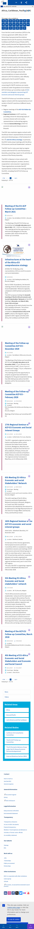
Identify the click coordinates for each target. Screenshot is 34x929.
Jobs (5, 858)
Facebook (13, 893)
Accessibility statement (10, 835)
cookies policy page (13, 907)
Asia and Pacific (11, 715)
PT (7, 28)
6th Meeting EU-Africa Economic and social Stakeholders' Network (16, 480)
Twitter (17, 893)
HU (21, 24)
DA (14, 21)
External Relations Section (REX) (16, 756)
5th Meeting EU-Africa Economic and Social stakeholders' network (15, 581)
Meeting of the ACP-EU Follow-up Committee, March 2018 (18, 634)
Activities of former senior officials (13, 832)
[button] (26, 2)
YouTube (28, 893)
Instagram (9, 893)
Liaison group (7, 879)
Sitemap (6, 845)
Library (6, 797)
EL (28, 21)
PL (3, 28)
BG (7, 21)
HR (7, 24)
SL (21, 28)
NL (28, 24)
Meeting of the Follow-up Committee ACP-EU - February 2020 (17, 394)
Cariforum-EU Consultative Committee (14, 734)
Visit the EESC (7, 781)
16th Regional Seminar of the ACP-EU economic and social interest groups (18, 524)
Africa (8, 710)
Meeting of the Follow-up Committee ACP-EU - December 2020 (17, 346)
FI (10, 28)
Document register (11, 795)
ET (21, 21)
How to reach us (8, 779)
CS (10, 21)
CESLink (6, 881)
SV (24, 28)
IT (10, 24)
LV (14, 24)
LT (17, 24)
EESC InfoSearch (10, 801)
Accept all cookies (13, 919)
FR (24, 21)
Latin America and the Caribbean (16, 720)
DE (17, 21)
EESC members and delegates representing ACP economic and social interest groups (15, 92)
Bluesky (20, 893)
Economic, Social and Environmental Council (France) (17, 885)
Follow (29, 187)
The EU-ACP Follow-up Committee (13, 741)
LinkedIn (5, 893)
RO (14, 28)
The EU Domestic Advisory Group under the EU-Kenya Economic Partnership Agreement (16, 749)
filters (25, 11)
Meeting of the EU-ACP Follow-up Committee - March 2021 (16, 208)
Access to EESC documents (11, 824)
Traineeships (7, 861)
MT (24, 24)
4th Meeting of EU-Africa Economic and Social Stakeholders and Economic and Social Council (18, 660)
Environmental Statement (11, 813)
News (6, 692)
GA (3, 24)
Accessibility (21, 2)
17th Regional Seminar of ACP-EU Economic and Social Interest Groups (18, 427)
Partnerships (7, 866)
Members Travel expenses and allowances (15, 830)
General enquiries (9, 784)
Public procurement (9, 863)
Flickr (24, 893)
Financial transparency (10, 827)
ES (3, 21)
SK (17, 28)
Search (17, 927)
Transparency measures (10, 822)
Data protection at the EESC (11, 811)
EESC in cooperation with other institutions (15, 876)
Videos (7, 697)
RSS (29, 10)
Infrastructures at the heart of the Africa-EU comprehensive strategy (18, 262)
